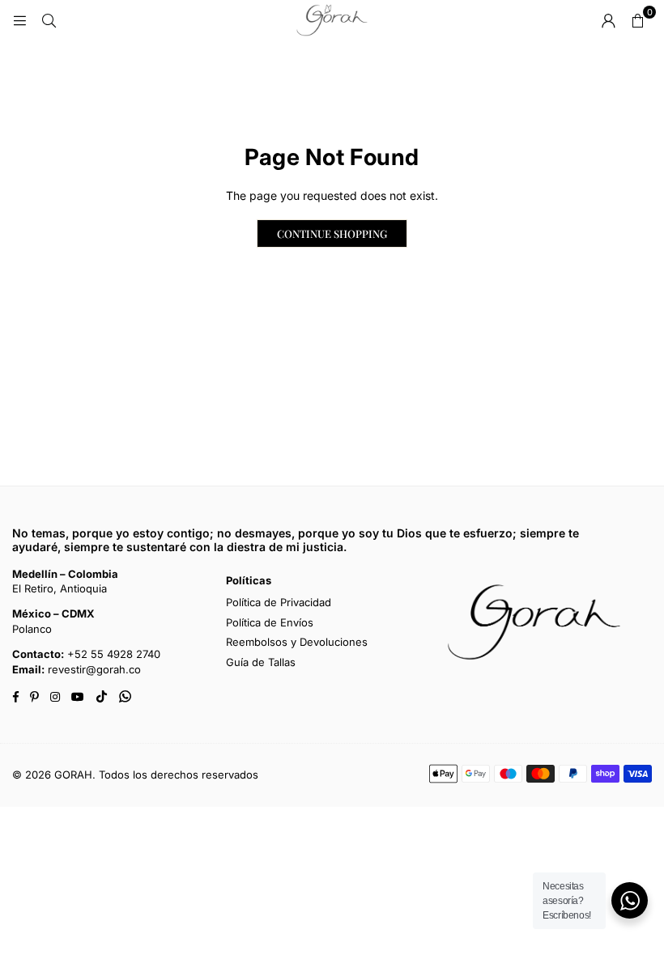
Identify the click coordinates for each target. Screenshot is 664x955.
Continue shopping (332, 233)
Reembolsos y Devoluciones (297, 641)
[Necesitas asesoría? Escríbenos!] (629, 900)
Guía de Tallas (261, 662)
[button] (637, 20)
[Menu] (19, 20)
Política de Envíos (269, 622)
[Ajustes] (608, 20)
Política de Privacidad (278, 602)
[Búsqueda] (48, 20)
